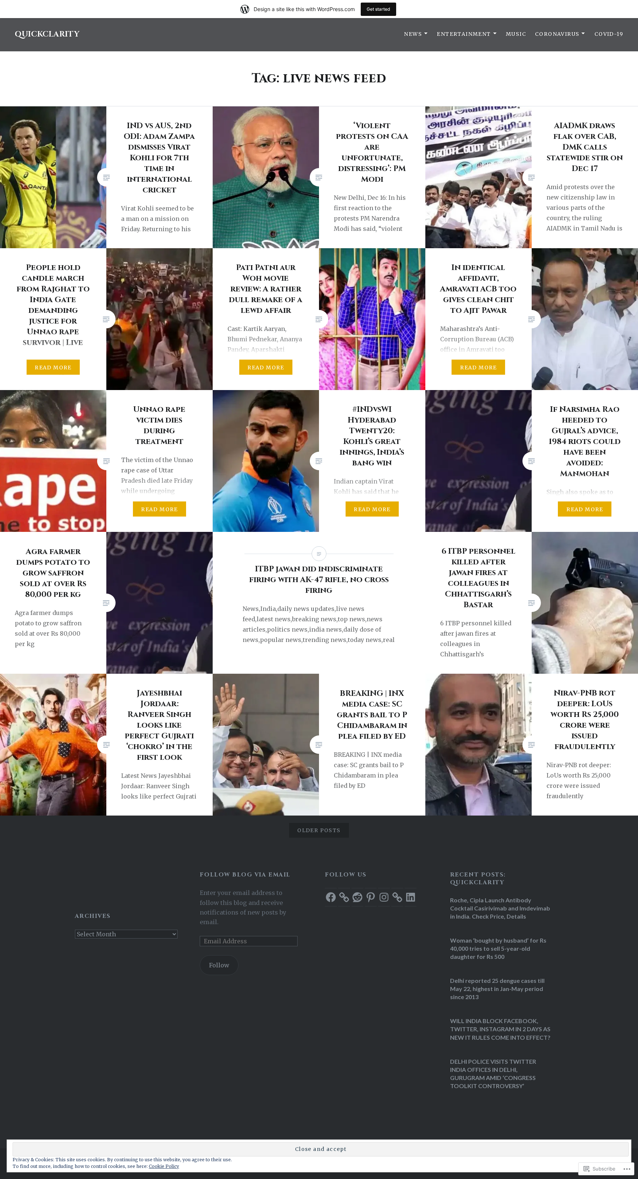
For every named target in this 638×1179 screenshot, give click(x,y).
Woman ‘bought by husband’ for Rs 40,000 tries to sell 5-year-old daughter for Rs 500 (498, 948)
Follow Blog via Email (245, 875)
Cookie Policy (164, 1166)
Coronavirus (557, 34)
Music (516, 34)
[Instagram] (384, 897)
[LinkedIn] (410, 897)
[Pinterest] (371, 897)
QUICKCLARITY (47, 34)
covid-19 (608, 34)
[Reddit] (357, 897)
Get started (378, 9)
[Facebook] (331, 897)
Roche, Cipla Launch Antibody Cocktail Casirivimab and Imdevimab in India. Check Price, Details (500, 908)
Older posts (318, 830)
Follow (219, 965)
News (413, 34)
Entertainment (464, 34)
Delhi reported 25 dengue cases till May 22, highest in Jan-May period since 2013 (497, 988)
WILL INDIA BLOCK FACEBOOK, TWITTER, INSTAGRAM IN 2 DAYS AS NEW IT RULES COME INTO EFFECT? (500, 1028)
